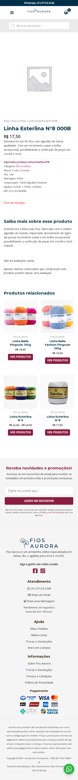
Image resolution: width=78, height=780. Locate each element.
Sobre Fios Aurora (39, 663)
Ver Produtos (20, 357)
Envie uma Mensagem (40, 601)
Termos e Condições (39, 676)
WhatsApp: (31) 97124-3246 (39, 3)
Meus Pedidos (39, 628)
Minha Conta (39, 635)
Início (7, 121)
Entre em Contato (39, 648)
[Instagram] (42, 570)
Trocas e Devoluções (39, 641)
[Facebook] (35, 570)
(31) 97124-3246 (40, 588)
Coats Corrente (21, 170)
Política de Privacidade (52, 512)
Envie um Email (40, 595)
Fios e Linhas (19, 121)
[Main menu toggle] (12, 12)
